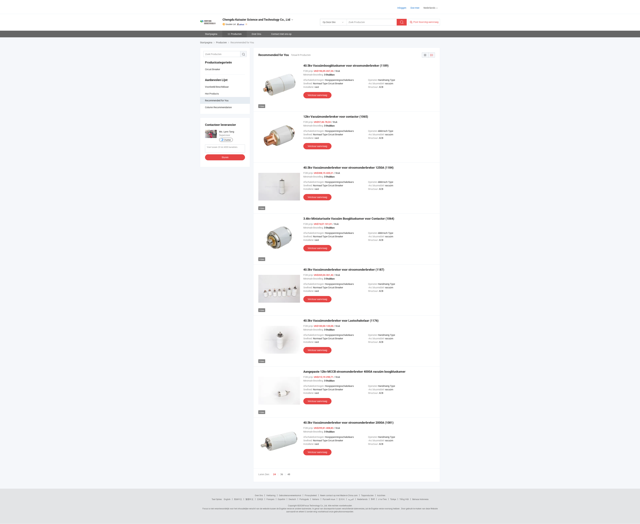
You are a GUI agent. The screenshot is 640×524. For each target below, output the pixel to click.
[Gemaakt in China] (221, 6)
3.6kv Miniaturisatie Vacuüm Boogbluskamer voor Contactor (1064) (348, 218)
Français (270, 499)
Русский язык (329, 499)
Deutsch (292, 499)
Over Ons (256, 34)
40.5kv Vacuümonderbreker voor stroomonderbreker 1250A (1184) (348, 167)
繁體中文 (250, 499)
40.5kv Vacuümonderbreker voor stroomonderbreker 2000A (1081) (348, 422)
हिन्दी (373, 499)
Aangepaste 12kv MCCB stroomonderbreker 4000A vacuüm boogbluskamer (354, 371)
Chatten (227, 139)
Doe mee (414, 7)
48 (289, 474)
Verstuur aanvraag (317, 95)
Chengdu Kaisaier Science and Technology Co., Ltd (256, 19)
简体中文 (238, 499)
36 (281, 474)
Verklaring (271, 495)
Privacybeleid (311, 495)
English (227, 499)
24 (274, 474)
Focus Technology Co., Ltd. (316, 505)
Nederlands (362, 499)
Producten (236, 34)
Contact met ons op (281, 34)
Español (281, 499)
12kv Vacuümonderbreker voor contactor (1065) (335, 116)
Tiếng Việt (404, 499)
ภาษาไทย (382, 499)
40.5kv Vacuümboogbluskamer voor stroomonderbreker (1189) (345, 65)
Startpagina (211, 34)
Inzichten (381, 495)
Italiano (315, 499)
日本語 (260, 499)
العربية (351, 499)
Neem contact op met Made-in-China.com (339, 495)
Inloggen (401, 7)
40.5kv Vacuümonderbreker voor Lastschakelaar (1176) (340, 320)
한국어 (342, 499)
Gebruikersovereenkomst (290, 495)
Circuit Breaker (212, 69)
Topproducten (367, 495)
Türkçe (393, 499)
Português (304, 499)
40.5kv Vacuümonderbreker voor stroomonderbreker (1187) (343, 269)
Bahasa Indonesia (420, 499)
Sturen (225, 157)
